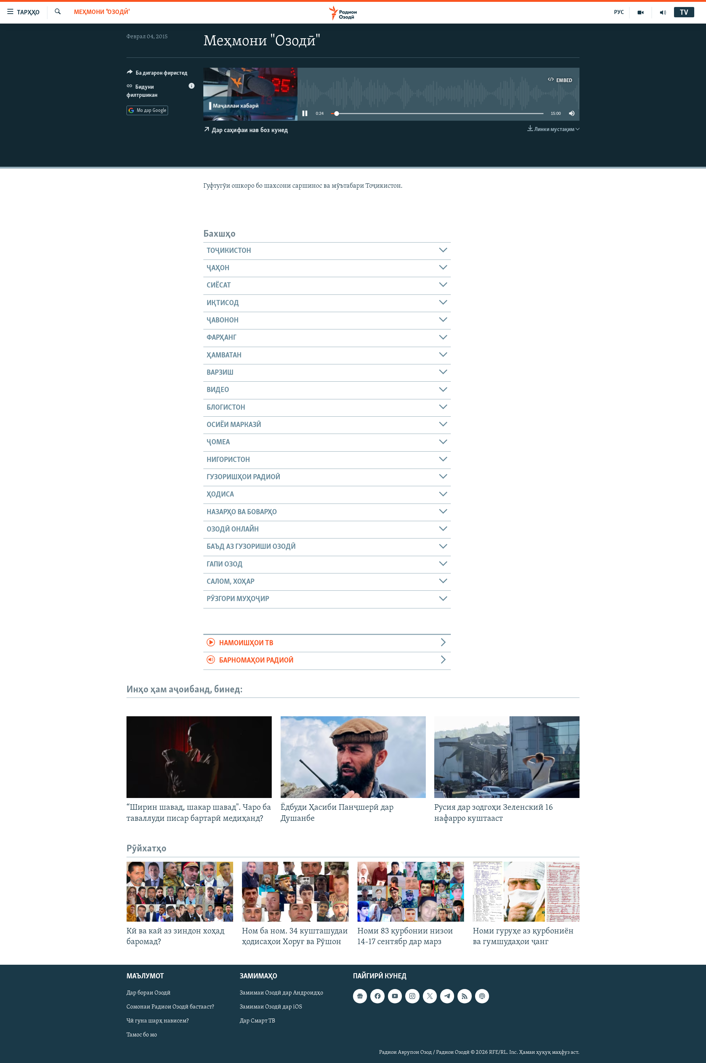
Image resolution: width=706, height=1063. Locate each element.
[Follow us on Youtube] (395, 996)
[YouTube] (641, 12)
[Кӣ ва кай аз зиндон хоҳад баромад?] (179, 892)
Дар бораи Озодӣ (148, 993)
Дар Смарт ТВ (257, 1021)
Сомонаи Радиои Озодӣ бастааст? (170, 1007)
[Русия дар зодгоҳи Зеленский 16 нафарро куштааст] (507, 757)
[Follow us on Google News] (360, 996)
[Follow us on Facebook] (377, 996)
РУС (619, 12)
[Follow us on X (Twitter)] (430, 996)
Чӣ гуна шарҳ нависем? (157, 1021)
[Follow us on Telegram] (447, 996)
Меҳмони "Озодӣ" (102, 12)
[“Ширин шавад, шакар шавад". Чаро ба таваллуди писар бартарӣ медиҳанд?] (199, 757)
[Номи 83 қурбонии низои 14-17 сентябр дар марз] (410, 892)
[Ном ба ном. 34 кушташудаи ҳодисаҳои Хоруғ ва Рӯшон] (295, 892)
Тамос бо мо (141, 1035)
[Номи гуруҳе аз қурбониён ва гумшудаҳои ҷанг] (526, 892)
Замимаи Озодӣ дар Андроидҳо (281, 993)
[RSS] (464, 996)
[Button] (157, 75)
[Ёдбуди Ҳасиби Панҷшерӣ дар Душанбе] (353, 757)
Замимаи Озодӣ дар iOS (271, 1007)
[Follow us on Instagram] (412, 996)
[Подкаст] (482, 996)
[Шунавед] (663, 12)
